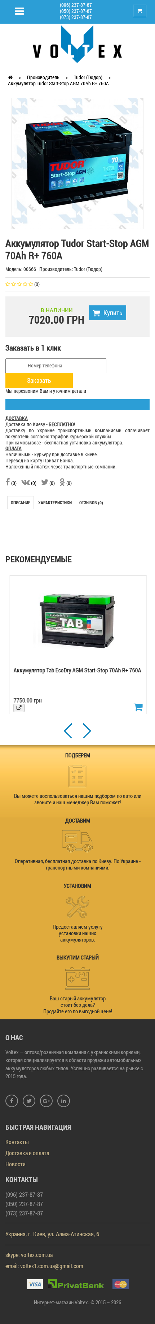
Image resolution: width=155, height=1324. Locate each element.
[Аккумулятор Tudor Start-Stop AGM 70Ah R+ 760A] (77, 162)
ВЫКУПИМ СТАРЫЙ (78, 957)
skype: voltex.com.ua (29, 1254)
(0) (13, 483)
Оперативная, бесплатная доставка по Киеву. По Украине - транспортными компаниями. (78, 864)
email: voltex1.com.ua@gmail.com (44, 1266)
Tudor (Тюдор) (88, 77)
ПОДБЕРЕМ (77, 755)
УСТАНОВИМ (77, 885)
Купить (113, 312)
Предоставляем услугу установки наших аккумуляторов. (78, 933)
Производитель (43, 77)
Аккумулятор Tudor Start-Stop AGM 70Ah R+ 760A (58, 83)
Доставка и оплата (27, 1153)
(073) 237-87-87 (76, 17)
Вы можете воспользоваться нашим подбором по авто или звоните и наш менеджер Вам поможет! (77, 798)
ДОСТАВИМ (77, 820)
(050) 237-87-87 (76, 11)
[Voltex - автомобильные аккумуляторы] (77, 43)
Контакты (17, 1142)
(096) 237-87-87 (76, 4)
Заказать (39, 380)
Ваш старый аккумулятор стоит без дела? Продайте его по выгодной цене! (77, 1004)
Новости (15, 1164)
